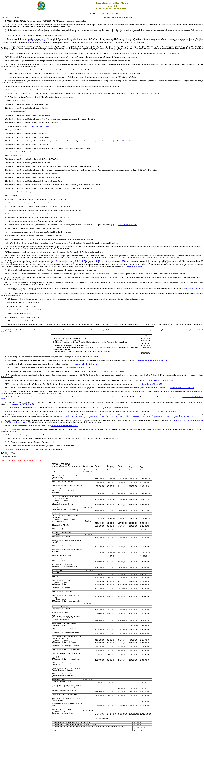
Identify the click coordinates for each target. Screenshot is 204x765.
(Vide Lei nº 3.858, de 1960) (136, 266)
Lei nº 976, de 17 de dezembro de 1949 (98, 274)
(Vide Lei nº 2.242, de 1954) (119, 417)
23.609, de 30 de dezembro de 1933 (18, 422)
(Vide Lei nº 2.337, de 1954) (10, 17)
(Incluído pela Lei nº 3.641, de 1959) (84, 364)
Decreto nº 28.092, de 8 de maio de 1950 (42, 41)
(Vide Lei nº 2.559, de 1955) (163, 417)
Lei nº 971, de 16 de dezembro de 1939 (64, 426)
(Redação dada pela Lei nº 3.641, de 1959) (152, 360)
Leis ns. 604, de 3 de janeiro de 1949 (63, 261)
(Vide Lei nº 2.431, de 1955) (142, 417)
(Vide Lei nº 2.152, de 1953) (75, 417)
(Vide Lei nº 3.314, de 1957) (183, 417)
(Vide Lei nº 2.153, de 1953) (98, 417)
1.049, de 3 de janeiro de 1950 (169, 257)
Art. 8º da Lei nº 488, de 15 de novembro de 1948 (80, 429)
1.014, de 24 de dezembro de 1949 (145, 257)
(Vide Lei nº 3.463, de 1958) (40, 126)
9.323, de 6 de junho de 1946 (27, 290)
